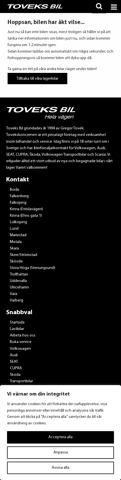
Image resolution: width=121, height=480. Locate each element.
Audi (14, 355)
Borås (14, 190)
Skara (14, 248)
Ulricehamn (19, 287)
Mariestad (18, 235)
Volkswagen (20, 349)
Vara (13, 294)
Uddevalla (18, 281)
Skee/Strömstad (23, 255)
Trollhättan (19, 274)
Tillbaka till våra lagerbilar (37, 78)
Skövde (16, 261)
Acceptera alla (60, 437)
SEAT (14, 362)
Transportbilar (21, 381)
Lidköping (18, 222)
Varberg (16, 300)
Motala (16, 242)
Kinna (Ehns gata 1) (26, 216)
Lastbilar (17, 329)
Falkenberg (19, 196)
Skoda (15, 375)
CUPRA (16, 368)
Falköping (18, 203)
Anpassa (60, 452)
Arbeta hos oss (22, 335)
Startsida (17, 322)
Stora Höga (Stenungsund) (32, 268)
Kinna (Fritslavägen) (26, 209)
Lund (14, 229)
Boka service (21, 342)
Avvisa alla (60, 468)
